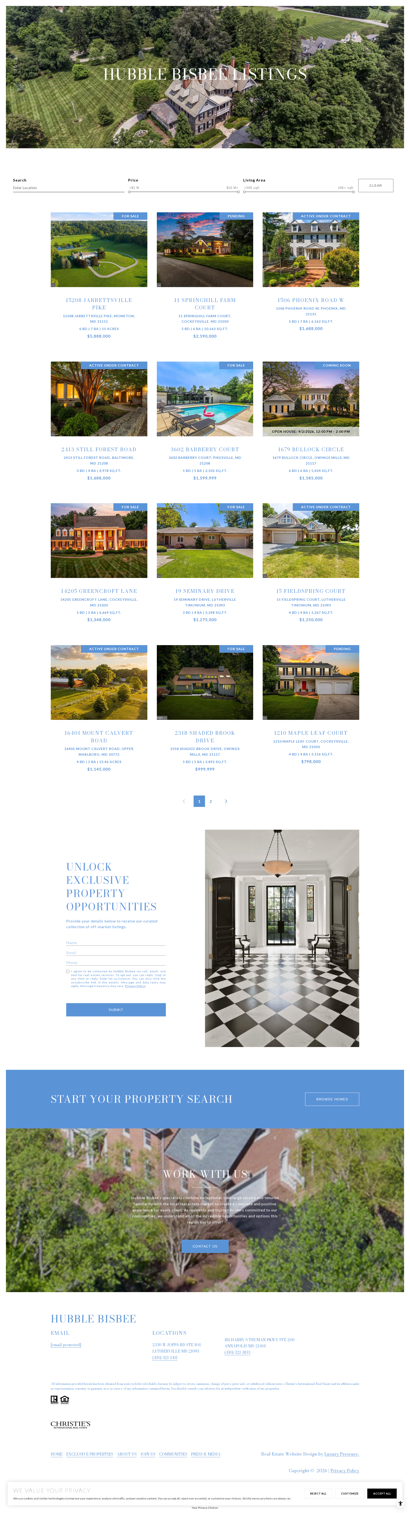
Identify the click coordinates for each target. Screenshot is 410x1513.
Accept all (382, 1493)
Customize (350, 1493)
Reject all (318, 1493)
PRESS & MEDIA (205, 1454)
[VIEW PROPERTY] (99, 277)
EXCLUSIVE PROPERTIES (89, 1454)
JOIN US (147, 1454)
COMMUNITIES (173, 1454)
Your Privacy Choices (205, 1507)
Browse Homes (332, 1099)
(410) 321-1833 (237, 1352)
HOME (56, 1454)
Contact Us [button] (205, 1246)
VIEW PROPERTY (99, 280)
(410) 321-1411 (164, 1357)
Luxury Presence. (341, 1454)
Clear (375, 185)
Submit (116, 1010)
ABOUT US (127, 1454)
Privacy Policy (135, 986)
